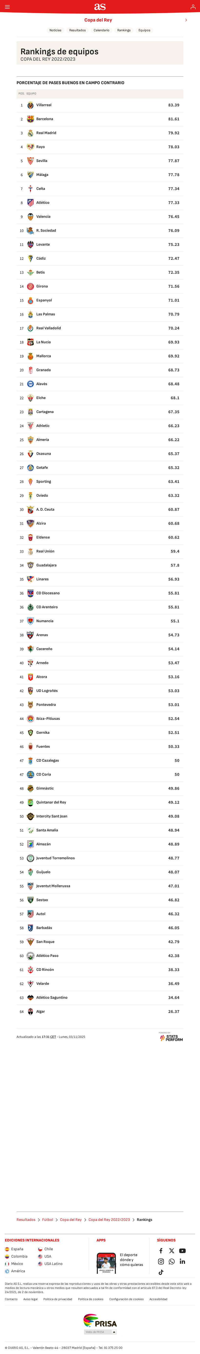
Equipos (144, 30)
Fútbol (47, 1220)
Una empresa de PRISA (100, 1320)
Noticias (55, 30)
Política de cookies (90, 1299)
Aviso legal (30, 1299)
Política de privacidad (57, 1299)
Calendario (102, 30)
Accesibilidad (158, 1299)
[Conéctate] (193, 7)
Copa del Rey (98, 20)
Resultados (77, 30)
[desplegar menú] (7, 6)
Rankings (124, 30)
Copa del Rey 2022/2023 (109, 1220)
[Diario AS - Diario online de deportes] (100, 7)
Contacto (11, 1299)
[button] (100, 1332)
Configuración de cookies (126, 1299)
